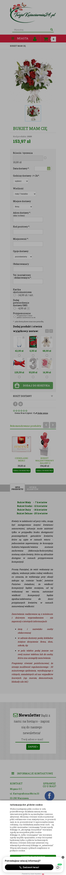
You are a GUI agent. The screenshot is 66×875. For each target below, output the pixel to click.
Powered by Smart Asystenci (33, 874)
